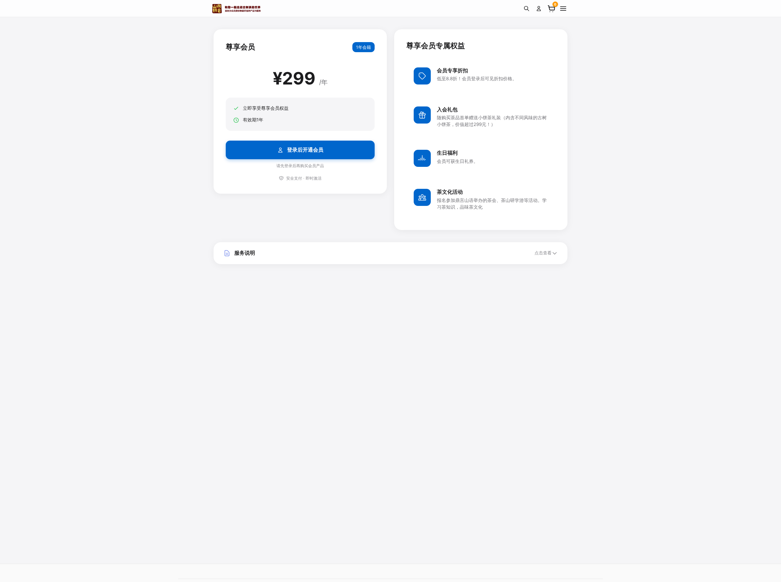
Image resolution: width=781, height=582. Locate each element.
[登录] (538, 8)
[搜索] (526, 8)
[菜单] (563, 8)
